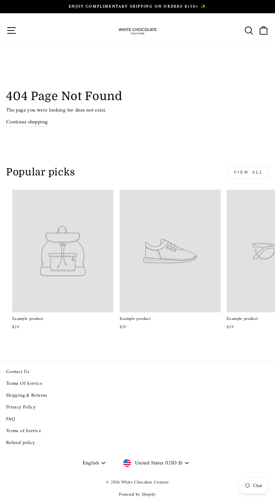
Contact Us (18, 372)
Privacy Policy (20, 407)
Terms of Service (23, 431)
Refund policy (20, 443)
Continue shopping (27, 122)
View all (249, 172)
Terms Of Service (24, 383)
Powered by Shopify (137, 494)
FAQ (10, 419)
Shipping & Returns (26, 395)
